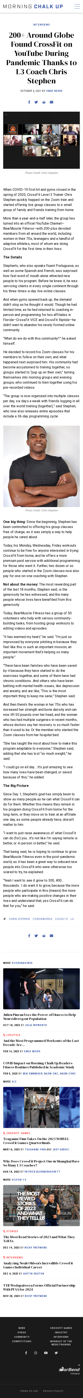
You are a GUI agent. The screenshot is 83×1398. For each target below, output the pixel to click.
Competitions (21, 1341)
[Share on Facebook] (29, 102)
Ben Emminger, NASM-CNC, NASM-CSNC (49, 1073)
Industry (61, 1332)
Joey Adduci (61, 1149)
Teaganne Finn (35, 1149)
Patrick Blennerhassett (42, 1171)
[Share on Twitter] (36, 102)
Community (22, 1337)
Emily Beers (54, 90)
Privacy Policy (53, 1391)
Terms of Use (29, 1391)
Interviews (41, 24)
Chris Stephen (19, 919)
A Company (75, 1369)
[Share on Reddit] (43, 102)
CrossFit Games (18, 1133)
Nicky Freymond (35, 1247)
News (22, 1328)
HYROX (22, 1332)
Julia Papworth (36, 1025)
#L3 (14, 1081)
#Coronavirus (22, 963)
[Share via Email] (51, 102)
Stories (12, 1231)
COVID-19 (61, 919)
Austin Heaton (33, 1273)
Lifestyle (13, 1035)
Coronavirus (42, 919)
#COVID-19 (19, 1179)
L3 (72, 919)
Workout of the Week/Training (61, 1343)
